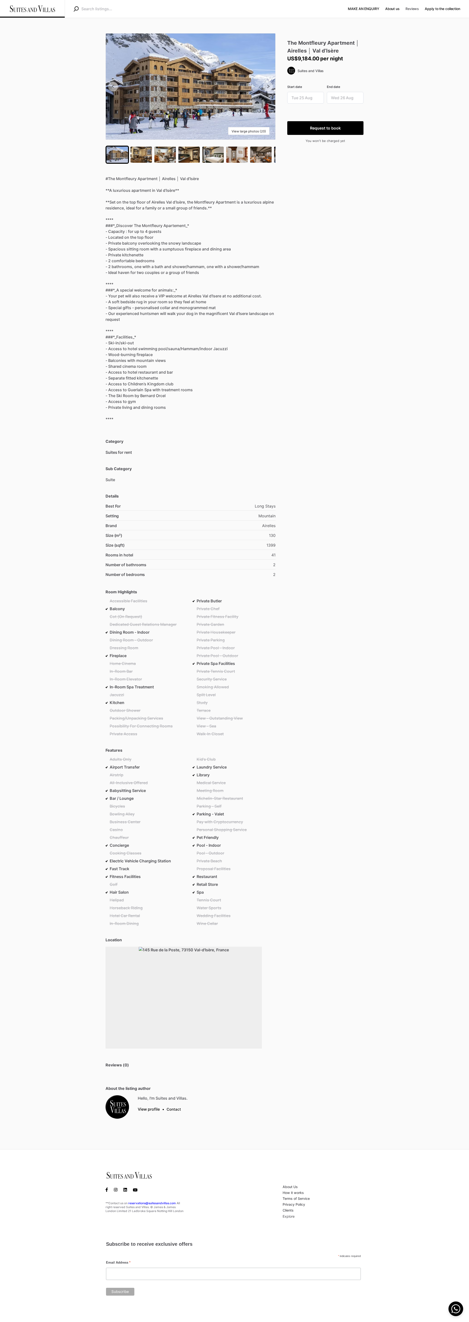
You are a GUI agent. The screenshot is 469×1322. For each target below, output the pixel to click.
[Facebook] (108, 1189)
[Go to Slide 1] (117, 155)
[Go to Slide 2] (141, 155)
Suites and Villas (311, 71)
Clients (288, 1210)
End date (333, 87)
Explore (289, 1216)
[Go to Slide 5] (213, 155)
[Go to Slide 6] (237, 155)
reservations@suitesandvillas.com (152, 1203)
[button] (190, 86)
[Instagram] (115, 1189)
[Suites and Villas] (117, 1107)
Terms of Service (296, 1198)
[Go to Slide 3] (165, 155)
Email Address (118, 1262)
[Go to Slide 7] (261, 155)
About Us (290, 1187)
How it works (293, 1193)
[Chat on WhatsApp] (455, 1308)
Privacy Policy (294, 1204)
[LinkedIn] (125, 1189)
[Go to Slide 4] (189, 155)
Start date (294, 87)
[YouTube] (135, 1189)
